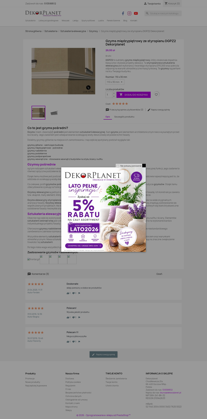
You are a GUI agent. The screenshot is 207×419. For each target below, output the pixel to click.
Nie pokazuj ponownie (131, 166)
